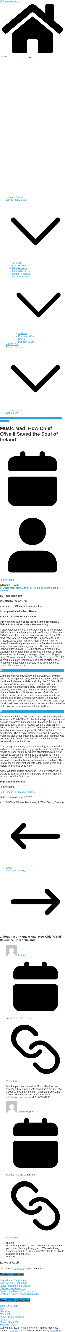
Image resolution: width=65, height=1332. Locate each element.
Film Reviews (19, 268)
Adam (21, 955)
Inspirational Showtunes (13, 1280)
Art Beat (16, 263)
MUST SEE (6, 418)
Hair (2, 1308)
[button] (35, 260)
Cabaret (22, 333)
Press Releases (14, 347)
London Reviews (21, 274)
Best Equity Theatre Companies (17, 1291)
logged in (19, 1268)
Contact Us (12, 413)
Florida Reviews (21, 271)
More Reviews (7, 1325)
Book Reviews (20, 265)
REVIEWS (18, 418)
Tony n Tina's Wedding (12, 1316)
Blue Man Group (9, 1305)
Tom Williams (7, 580)
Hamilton (5, 1311)
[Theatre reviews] (10, 1)
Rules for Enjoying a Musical (15, 1285)
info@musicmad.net (16, 1097)
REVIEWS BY (31, 418)
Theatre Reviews (15, 197)
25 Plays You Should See (14, 1283)
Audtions (17, 410)
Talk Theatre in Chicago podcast (17, 792)
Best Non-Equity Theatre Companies (19, 1294)
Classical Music (26, 336)
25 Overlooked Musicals (13, 1288)
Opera (21, 339)
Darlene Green (26, 1111)
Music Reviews (20, 276)
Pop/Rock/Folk (26, 341)
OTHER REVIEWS (16, 200)
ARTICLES (12, 344)
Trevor (3, 1319)
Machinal (5, 1314)
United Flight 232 (9, 1322)
